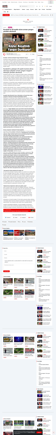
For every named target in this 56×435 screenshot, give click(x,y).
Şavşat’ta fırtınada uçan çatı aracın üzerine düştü (46, 79)
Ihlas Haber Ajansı (10, 53)
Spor (40, 9)
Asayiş (27, 9)
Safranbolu (10, 27)
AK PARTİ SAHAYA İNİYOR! (44, 364)
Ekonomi (32, 9)
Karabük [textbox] (50, 6)
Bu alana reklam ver (28, 22)
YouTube (31, 217)
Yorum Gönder (6, 271)
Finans (36, 2)
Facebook (8, 217)
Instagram (24, 217)
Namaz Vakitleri (31, 2)
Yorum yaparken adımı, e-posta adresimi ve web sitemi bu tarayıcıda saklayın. (18, 261)
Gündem (23, 9)
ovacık (24, 221)
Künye (42, 2)
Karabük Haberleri (8, 9)
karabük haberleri (13, 221)
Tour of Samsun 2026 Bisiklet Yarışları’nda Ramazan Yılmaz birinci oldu (45, 74)
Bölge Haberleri (17, 9)
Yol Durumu (20, 2)
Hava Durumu (25, 2)
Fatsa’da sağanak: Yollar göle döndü (45, 65)
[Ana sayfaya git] (3, 9)
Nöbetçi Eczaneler (14, 2)
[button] (40, 6)
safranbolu (31, 221)
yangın (5, 224)
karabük (5, 221)
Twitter (16, 217)
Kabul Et (39, 432)
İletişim (39, 2)
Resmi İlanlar (4, 2)
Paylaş (33, 54)
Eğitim (36, 9)
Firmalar (43, 9)
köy (19, 221)
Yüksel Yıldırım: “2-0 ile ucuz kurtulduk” (45, 69)
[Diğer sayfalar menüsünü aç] (8, 12)
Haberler (4, 27)
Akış (5, 11)
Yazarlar (9, 2)
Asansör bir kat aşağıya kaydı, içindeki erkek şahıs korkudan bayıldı (45, 60)
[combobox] (52, 6)
